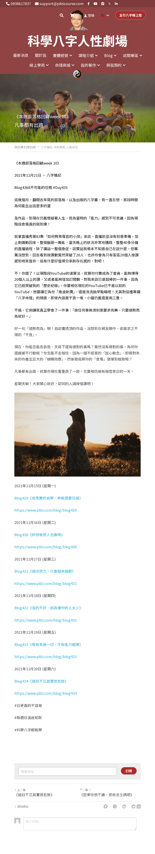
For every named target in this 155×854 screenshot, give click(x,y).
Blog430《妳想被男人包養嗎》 (39, 534)
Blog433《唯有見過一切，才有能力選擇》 (48, 644)
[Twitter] (115, 806)
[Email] (133, 806)
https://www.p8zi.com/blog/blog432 (45, 620)
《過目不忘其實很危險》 (34, 794)
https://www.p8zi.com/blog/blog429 (45, 510)
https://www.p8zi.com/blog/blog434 (45, 693)
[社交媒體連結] (89, 3)
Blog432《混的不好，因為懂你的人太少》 (48, 607)
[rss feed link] (139, 806)
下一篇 (84, 790)
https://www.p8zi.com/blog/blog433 (45, 656)
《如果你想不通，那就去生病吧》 (107, 794)
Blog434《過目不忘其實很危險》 (41, 681)
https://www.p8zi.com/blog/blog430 (45, 546)
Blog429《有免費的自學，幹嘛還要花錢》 (48, 498)
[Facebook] (106, 806)
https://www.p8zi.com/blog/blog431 (45, 583)
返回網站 (22, 806)
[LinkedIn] (124, 806)
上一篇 (21, 790)
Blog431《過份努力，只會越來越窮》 (44, 571)
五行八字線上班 (130, 15)
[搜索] (62, 15)
